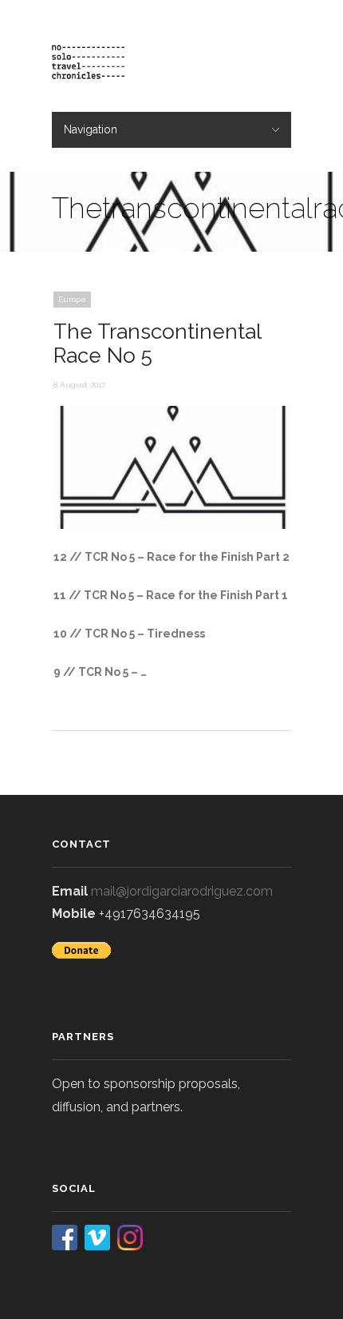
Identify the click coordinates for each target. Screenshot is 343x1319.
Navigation (90, 129)
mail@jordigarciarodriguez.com (182, 891)
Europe (72, 299)
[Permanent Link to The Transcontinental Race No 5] (173, 524)
